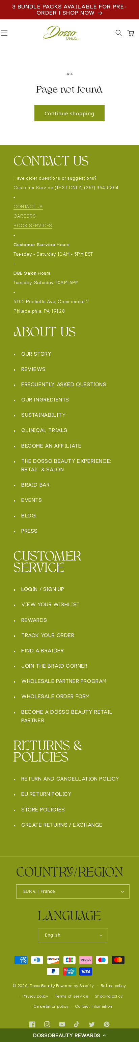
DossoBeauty (42, 985)
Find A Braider (42, 650)
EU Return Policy (46, 794)
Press (29, 531)
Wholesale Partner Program (64, 681)
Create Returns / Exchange (62, 825)
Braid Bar (35, 485)
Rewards (34, 620)
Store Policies (43, 809)
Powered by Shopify (75, 985)
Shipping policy (109, 996)
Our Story (36, 354)
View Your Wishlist (50, 604)
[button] (69, 1035)
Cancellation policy (51, 1006)
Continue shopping (69, 113)
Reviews (33, 369)
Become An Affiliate (51, 446)
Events (31, 500)
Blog (28, 515)
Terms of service (71, 996)
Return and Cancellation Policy (70, 779)
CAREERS (24, 216)
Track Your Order (48, 635)
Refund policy (113, 985)
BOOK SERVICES (32, 225)
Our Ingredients (45, 399)
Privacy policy (36, 996)
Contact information (93, 1006)
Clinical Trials (44, 430)
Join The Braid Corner (54, 666)
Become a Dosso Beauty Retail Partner (67, 716)
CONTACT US (28, 206)
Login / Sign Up (42, 589)
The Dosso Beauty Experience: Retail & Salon (66, 465)
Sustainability (43, 415)
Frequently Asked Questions (64, 384)
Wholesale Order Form (55, 696)
